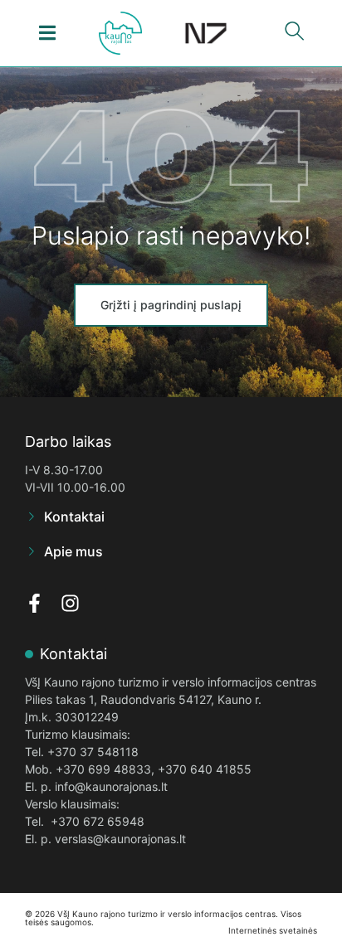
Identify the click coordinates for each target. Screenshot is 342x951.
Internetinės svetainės (272, 930)
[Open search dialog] (294, 34)
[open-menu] (47, 33)
